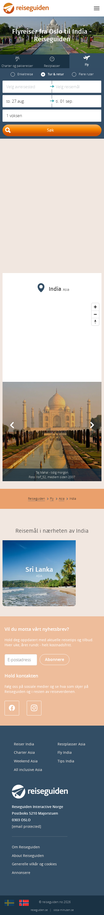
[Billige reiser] (24, 903)
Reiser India (24, 744)
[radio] (22, 74)
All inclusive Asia (28, 770)
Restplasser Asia (71, 744)
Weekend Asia (26, 761)
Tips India (66, 761)
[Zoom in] (95, 307)
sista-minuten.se (64, 910)
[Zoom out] (95, 314)
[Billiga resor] (9, 903)
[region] (52, 339)
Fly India (65, 752)
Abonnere (54, 659)
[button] (27, 86)
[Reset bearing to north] (95, 321)
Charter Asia (24, 752)
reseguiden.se (39, 910)
